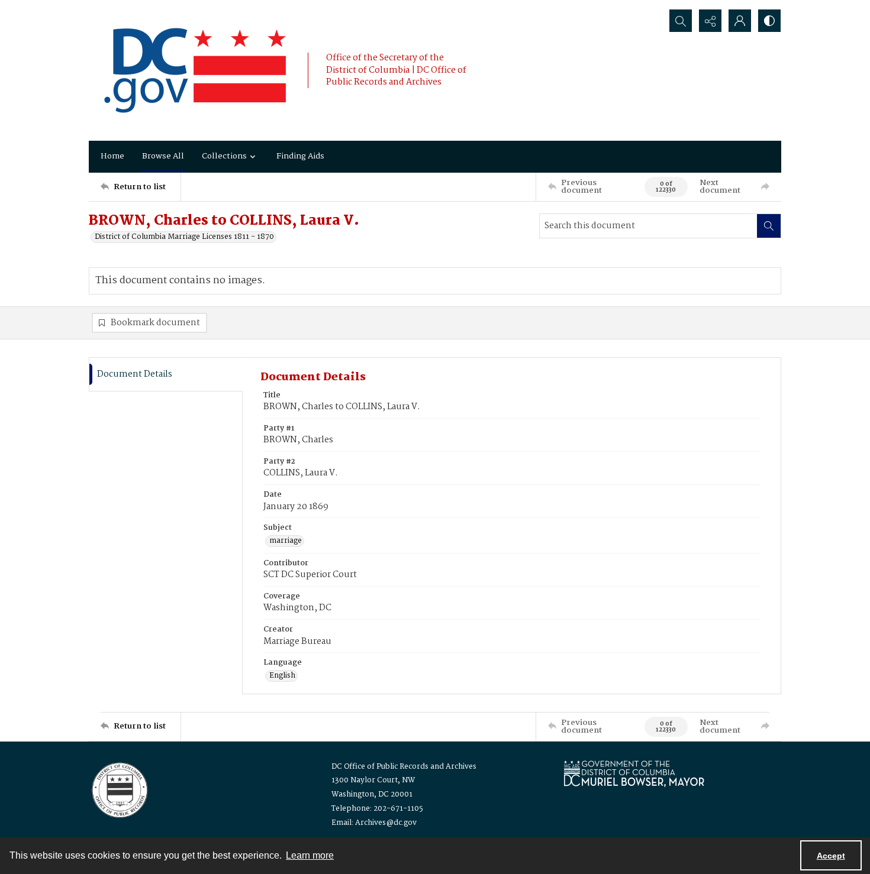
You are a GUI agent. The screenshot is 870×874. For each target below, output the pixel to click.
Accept (831, 855)
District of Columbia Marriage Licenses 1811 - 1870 (184, 237)
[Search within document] (769, 226)
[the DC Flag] (195, 70)
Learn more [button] (310, 855)
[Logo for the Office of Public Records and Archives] (119, 788)
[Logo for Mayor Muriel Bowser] (633, 773)
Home (112, 156)
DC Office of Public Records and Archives (403, 766)
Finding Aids (300, 156)
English (282, 676)
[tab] (165, 374)
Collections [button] (224, 156)
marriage (285, 541)
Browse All (163, 156)
